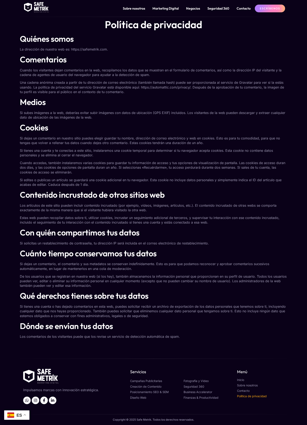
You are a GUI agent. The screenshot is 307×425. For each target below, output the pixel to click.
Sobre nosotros (134, 8)
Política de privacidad (252, 396)
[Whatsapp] (27, 400)
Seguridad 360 (218, 8)
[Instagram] (35, 400)
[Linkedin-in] (52, 400)
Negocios (193, 8)
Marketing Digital (165, 8)
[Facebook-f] (44, 400)
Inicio (240, 380)
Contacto (244, 8)
